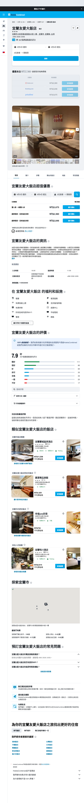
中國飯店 (15, 745)
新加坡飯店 (16, 751)
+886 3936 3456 (18, 36)
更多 (13, 258)
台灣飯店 (49, 741)
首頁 (13, 22)
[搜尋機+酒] (4, 35)
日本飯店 (49, 745)
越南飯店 (49, 751)
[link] (23, 463)
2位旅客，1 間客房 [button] (21, 52)
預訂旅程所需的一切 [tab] (42, 730)
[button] (81, 8)
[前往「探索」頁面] (4, 40)
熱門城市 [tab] (27, 730)
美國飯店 (49, 748)
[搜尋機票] (4, 21)
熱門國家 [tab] (17, 730)
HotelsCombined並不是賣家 (24, 770)
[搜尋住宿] (4, 26)
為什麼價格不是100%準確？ (24, 778)
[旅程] (4, 46)
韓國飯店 (15, 748)
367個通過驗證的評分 (27, 39)
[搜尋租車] (4, 30)
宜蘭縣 (29, 22)
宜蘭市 (39, 22)
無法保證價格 (45, 764)
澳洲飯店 (15, 741)
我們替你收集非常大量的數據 (24, 774)
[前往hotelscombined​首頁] (16, 15)
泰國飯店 (49, 754)
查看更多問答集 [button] (45, 671)
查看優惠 (60, 458)
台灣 (18, 22)
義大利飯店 (16, 754)
